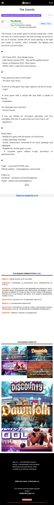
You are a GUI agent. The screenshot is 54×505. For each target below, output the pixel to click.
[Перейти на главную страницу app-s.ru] (27, 2)
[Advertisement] (27, 235)
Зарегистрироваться (27, 195)
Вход (51, 3)
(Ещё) (38, 273)
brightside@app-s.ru (27, 493)
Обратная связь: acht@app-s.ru (27, 481)
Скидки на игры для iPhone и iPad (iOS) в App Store (21, 15)
